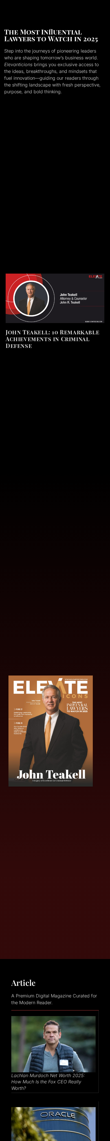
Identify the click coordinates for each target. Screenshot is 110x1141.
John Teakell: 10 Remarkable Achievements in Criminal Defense (52, 338)
